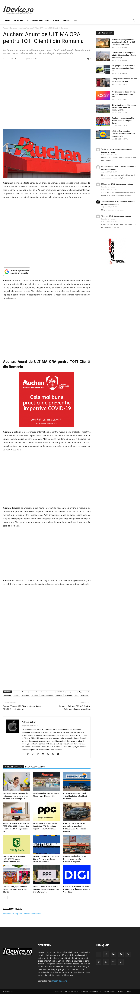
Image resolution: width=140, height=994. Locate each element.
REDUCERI (18, 20)
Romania (13, 28)
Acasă (5, 28)
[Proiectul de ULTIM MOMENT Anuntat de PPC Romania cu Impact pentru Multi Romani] (46, 811)
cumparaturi (71, 692)
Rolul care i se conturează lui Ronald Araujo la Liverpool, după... (123, 120)
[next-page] (9, 897)
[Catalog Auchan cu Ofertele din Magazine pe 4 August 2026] (46, 781)
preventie (25, 695)
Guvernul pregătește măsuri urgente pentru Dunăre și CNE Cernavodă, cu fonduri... (123, 42)
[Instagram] (29, 754)
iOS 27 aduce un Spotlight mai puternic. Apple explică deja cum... (123, 94)
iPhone (67, 20)
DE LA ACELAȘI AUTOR (35, 767)
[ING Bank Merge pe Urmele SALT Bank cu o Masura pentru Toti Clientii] (16, 875)
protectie (35, 695)
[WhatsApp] (106, 962)
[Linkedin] (34, 754)
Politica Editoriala (71, 991)
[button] (133, 20)
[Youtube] (58, 754)
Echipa (120, 991)
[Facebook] (24, 754)
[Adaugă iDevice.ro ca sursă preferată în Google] (47, 271)
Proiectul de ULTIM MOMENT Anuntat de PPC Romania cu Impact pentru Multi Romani (45, 826)
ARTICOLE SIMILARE (13, 767)
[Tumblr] (44, 754)
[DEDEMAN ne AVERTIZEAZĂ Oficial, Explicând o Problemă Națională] (77, 781)
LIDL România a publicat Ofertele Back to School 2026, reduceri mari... (123, 133)
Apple (56, 20)
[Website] (54, 754)
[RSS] (121, 954)
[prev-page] (4, 897)
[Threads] (121, 962)
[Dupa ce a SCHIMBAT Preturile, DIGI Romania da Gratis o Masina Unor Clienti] (77, 875)
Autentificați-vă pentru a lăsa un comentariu (22, 913)
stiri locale (84, 695)
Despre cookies (109, 991)
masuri (16, 695)
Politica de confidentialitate (91, 991)
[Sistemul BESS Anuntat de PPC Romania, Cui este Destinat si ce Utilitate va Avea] (46, 875)
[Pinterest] (39, 754)
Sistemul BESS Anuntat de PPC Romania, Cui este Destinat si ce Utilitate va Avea (46, 889)
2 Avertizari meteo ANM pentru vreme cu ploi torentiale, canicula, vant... (124, 107)
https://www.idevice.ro (30, 726)
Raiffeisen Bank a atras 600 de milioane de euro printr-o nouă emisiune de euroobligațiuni (15, 796)
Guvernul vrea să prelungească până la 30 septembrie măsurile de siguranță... (124, 55)
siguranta (68, 695)
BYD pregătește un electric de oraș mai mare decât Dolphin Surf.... (123, 68)
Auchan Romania (36, 692)
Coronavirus (50, 692)
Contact (129, 991)
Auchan (24, 692)
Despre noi (58, 991)
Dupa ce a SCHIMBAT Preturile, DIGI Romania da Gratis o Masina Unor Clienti (76, 889)
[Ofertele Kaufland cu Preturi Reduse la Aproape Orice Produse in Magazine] (77, 844)
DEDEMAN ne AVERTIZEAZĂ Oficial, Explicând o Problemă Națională (75, 796)
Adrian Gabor (14, 59)
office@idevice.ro (59, 981)
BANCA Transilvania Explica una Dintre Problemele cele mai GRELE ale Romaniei (46, 859)
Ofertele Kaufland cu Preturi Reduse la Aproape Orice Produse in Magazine (74, 859)
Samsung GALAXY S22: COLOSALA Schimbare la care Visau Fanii (75, 707)
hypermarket (84, 692)
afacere (16, 692)
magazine (7, 695)
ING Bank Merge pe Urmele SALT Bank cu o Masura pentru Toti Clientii (16, 889)
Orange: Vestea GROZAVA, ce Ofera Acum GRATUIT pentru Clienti (22, 707)
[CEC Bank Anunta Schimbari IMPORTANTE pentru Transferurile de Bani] (16, 844)
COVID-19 (60, 692)
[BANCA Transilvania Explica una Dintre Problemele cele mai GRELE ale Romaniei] (46, 844)
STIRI (7, 20)
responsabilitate (47, 695)
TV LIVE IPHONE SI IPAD (38, 20)
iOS (76, 20)
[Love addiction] (116, 264)
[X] (49, 754)
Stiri (76, 695)
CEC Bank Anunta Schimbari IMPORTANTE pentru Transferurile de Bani (14, 859)
